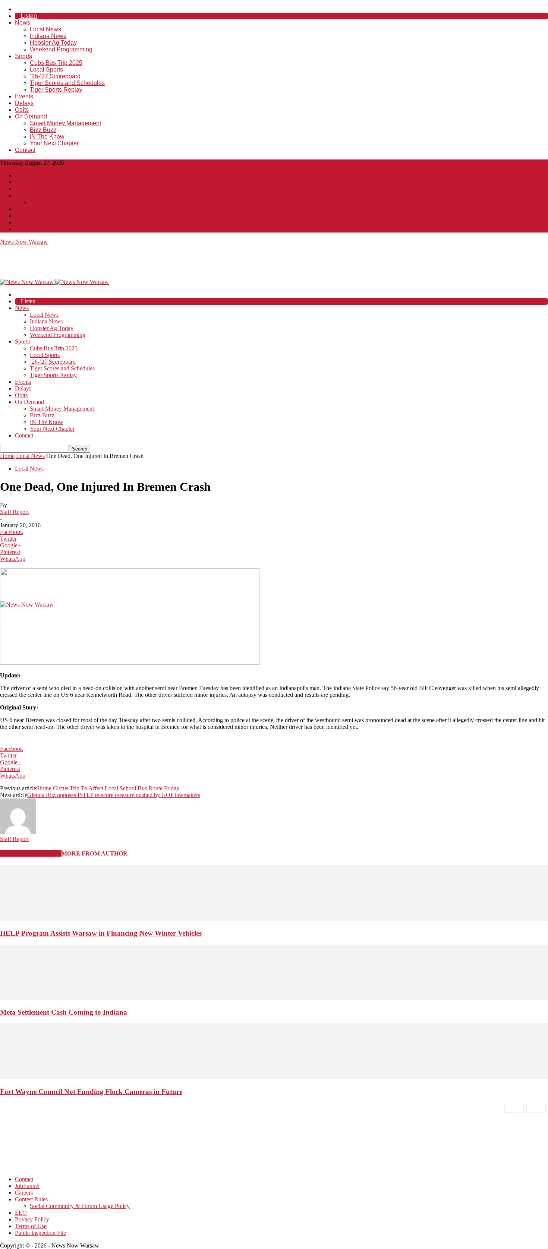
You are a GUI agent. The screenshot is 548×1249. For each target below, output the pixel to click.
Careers (24, 189)
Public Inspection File (40, 229)
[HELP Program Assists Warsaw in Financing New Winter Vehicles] (274, 919)
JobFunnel (27, 182)
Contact (25, 150)
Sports (23, 56)
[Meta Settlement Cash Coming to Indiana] (274, 998)
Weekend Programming (61, 49)
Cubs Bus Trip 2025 (56, 63)
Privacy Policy (32, 215)
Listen (28, 16)
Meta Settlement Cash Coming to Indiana (63, 1012)
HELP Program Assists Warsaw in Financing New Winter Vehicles (101, 933)
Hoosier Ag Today (53, 42)
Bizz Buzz (43, 130)
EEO (21, 209)
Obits (22, 110)
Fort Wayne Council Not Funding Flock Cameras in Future (91, 1091)
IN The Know (47, 136)
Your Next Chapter (54, 143)
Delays (24, 103)
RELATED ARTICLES (31, 853)
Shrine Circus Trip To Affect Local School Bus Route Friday (107, 788)
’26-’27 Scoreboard (55, 76)
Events (24, 96)
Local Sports (46, 69)
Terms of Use (31, 222)
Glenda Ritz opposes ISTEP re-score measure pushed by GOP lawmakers (113, 795)
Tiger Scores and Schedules (67, 83)
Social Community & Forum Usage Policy (80, 202)
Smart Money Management (65, 123)
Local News (45, 29)
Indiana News (48, 36)
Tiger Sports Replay (56, 89)
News (22, 22)
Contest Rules (31, 195)
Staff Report (14, 512)
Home (7, 456)
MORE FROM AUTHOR (94, 853)
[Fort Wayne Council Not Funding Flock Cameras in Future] (274, 1077)
